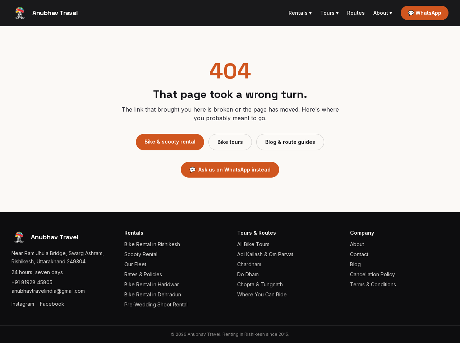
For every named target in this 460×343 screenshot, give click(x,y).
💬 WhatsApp (424, 13)
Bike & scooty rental (170, 141)
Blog (355, 264)
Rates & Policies (143, 274)
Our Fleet (135, 264)
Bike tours (230, 142)
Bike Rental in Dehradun (152, 294)
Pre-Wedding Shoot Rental (156, 304)
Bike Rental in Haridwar (151, 284)
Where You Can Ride (262, 294)
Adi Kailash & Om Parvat (265, 254)
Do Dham (248, 274)
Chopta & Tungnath (260, 284)
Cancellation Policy (372, 274)
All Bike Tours (253, 244)
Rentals (300, 13)
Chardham (249, 264)
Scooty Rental (140, 254)
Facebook (52, 304)
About (382, 13)
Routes (356, 13)
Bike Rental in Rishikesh (152, 244)
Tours (329, 13)
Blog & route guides (290, 142)
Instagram (23, 304)
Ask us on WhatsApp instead (230, 169)
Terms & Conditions (373, 284)
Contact (359, 254)
